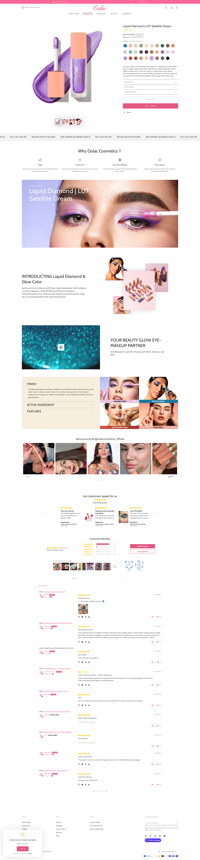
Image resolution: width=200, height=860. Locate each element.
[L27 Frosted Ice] (151, 45)
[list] (100, 165)
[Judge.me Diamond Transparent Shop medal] (139, 564)
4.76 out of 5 (63, 548)
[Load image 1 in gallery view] (58, 122)
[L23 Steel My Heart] (162, 58)
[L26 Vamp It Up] (146, 52)
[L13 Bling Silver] (125, 52)
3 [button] (100, 791)
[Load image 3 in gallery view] (72, 122)
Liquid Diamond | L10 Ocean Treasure (57, 668)
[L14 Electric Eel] (130, 52)
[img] (100, 499)
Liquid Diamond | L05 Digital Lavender (58, 623)
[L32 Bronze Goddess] (151, 52)
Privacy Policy (95, 822)
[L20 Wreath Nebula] (141, 45)
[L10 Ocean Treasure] (125, 45)
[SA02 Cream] (146, 45)
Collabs (24, 829)
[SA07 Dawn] (157, 58)
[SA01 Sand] (141, 58)
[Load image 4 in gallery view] (79, 122)
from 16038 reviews (100, 502)
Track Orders (61, 829)
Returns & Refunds (96, 829)
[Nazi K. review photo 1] (83, 609)
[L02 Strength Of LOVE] (162, 52)
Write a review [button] (142, 546)
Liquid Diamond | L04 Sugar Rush (56, 691)
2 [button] (97, 791)
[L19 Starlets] (136, 52)
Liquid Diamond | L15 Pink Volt (54, 592)
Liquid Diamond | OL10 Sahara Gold (56, 711)
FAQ (57, 836)
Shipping (126, 37)
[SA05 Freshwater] (167, 52)
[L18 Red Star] (130, 58)
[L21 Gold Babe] (157, 45)
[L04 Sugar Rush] (130, 45)
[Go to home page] (100, 7)
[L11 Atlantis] (162, 45)
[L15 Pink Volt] (136, 45)
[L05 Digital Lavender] (173, 52)
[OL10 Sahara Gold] (146, 58)
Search (58, 822)
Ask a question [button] (142, 551)
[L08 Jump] (125, 58)
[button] (166, 7)
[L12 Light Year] (141, 52)
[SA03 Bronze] (136, 58)
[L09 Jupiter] (173, 45)
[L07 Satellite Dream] (151, 58)
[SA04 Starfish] (157, 52)
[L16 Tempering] (167, 45)
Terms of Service (96, 826)
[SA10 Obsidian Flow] (167, 58)
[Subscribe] (177, 823)
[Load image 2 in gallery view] (65, 122)
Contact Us (26, 826)
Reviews (59, 832)
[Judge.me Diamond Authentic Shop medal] (129, 564)
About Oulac (26, 822)
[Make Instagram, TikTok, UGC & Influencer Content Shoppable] (171, 477)
